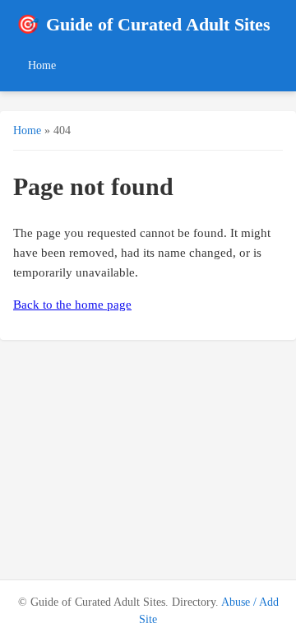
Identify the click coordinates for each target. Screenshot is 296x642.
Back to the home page (72, 304)
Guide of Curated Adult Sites (143, 24)
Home (42, 65)
